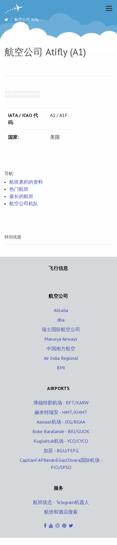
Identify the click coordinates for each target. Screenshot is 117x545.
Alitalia (61, 310)
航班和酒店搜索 (61, 512)
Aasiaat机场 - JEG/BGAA (61, 422)
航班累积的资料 (26, 182)
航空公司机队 (23, 203)
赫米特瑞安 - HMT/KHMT (60, 412)
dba (60, 320)
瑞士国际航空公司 (61, 329)
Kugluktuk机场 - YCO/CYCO (61, 441)
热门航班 (18, 189)
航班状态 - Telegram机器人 (61, 502)
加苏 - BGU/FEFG (61, 450)
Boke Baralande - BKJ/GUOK (60, 431)
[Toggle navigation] (107, 8)
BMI (61, 368)
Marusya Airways (60, 339)
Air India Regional (61, 358)
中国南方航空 (60, 348)
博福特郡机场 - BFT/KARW (60, 403)
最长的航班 (21, 196)
